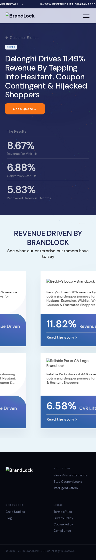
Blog (9, 518)
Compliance (62, 531)
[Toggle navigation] (86, 16)
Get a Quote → (25, 109)
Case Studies (15, 512)
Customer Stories (24, 37)
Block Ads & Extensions (70, 475)
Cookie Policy (63, 524)
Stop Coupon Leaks (68, 482)
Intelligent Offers (66, 488)
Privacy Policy (63, 518)
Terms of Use (63, 512)
